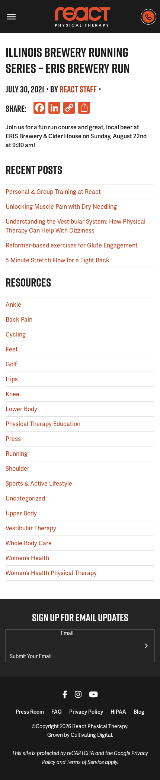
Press (13, 439)
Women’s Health (27, 558)
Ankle (13, 305)
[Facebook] (65, 695)
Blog (139, 711)
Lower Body (21, 409)
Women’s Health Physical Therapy (51, 573)
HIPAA (118, 711)
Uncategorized (25, 498)
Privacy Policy (86, 711)
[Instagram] (78, 695)
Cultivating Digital (91, 735)
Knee (12, 394)
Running (17, 454)
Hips (12, 379)
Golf (11, 364)
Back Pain (19, 319)
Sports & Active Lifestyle (39, 483)
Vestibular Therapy (31, 528)
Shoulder (17, 469)
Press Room (30, 711)
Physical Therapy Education (43, 424)
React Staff (78, 89)
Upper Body (21, 513)
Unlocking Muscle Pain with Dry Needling (61, 207)
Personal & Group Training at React (53, 192)
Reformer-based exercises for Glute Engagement (72, 245)
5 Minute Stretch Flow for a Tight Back (57, 260)
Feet (12, 349)
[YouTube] (93, 695)
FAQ (56, 711)
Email (67, 633)
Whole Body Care (29, 543)
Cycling (16, 334)
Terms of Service (85, 762)
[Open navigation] (11, 17)
